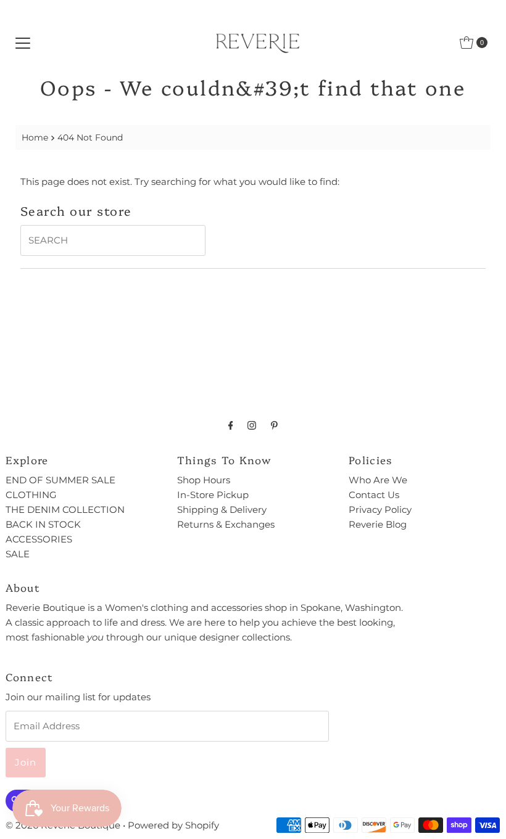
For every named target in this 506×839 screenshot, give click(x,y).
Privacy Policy (380, 509)
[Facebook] (230, 425)
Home (35, 137)
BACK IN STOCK (43, 524)
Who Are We (378, 480)
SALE (18, 554)
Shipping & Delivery (222, 509)
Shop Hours (203, 480)
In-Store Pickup (213, 495)
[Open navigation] (22, 42)
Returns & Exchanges (226, 524)
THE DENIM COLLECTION (65, 509)
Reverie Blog (378, 524)
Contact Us (374, 495)
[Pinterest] (274, 425)
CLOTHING (31, 495)
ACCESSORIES (39, 539)
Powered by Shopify (173, 825)
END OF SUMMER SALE (60, 480)
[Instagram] (251, 425)
